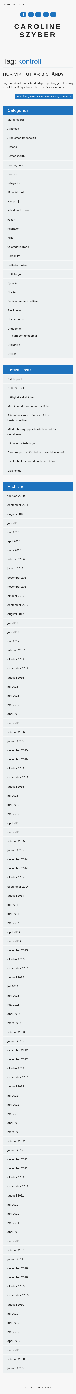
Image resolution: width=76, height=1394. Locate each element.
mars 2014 (14, 941)
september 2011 (17, 1186)
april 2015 (13, 823)
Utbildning (13, 344)
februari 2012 (16, 1141)
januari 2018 (15, 568)
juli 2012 (12, 1095)
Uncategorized (16, 319)
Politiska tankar (17, 265)
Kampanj (13, 201)
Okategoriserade (18, 246)
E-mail (46, 14)
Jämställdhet (15, 192)
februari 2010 (16, 1359)
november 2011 (17, 1168)
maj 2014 (13, 922)
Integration (14, 183)
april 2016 (13, 713)
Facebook (23, 14)
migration (13, 228)
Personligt (13, 255)
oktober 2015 (16, 768)
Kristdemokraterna (44, 96)
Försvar (12, 174)
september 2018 (18, 504)
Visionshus (14, 470)
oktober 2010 (16, 1286)
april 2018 (13, 541)
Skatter (12, 292)
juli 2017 (12, 623)
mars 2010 (14, 1350)
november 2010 (17, 1277)
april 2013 (13, 1013)
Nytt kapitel (14, 379)
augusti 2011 (15, 1195)
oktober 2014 (16, 877)
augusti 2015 (15, 786)
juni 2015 (13, 804)
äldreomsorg (15, 119)
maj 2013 (13, 1004)
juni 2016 (13, 695)
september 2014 (18, 886)
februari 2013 (16, 1032)
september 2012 (18, 1077)
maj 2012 (13, 1113)
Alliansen (13, 128)
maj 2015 (13, 813)
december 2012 (17, 1050)
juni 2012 (13, 1104)
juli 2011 (12, 1204)
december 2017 (17, 577)
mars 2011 (14, 1241)
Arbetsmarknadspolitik (21, 137)
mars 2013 (14, 1022)
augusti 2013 (15, 977)
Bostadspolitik (16, 156)
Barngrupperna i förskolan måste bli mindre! (35, 452)
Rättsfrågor (14, 274)
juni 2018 (13, 523)
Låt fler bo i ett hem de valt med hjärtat (32, 461)
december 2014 (17, 859)
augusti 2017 (15, 614)
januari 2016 (15, 741)
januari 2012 (15, 1150)
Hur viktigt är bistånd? (33, 74)
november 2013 (17, 950)
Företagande (15, 165)
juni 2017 (13, 632)
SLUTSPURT (15, 388)
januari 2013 (15, 1041)
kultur (11, 219)
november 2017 (17, 586)
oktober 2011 (15, 1177)
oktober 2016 (16, 659)
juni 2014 (13, 913)
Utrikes (65, 96)
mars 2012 (14, 1131)
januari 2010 (15, 1368)
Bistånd (22, 96)
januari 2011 (15, 1259)
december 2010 (17, 1268)
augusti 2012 (15, 1086)
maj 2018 (13, 532)
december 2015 (17, 750)
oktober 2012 (16, 1068)
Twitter (31, 14)
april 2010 (13, 1341)
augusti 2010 (15, 1304)
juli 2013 (12, 986)
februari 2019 (16, 495)
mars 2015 (14, 832)
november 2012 (17, 1059)
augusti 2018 (15, 514)
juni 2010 (13, 1322)
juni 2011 (13, 1213)
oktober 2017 (16, 595)
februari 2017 (16, 650)
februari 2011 (16, 1250)
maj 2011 (13, 1222)
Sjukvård (13, 283)
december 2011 (17, 1159)
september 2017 (18, 604)
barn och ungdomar (24, 335)
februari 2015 (16, 841)
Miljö (10, 237)
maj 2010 (13, 1331)
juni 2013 (13, 995)
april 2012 (13, 1122)
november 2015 (17, 759)
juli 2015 (12, 795)
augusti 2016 (15, 677)
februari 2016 (16, 732)
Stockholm (14, 310)
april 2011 (13, 1231)
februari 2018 (16, 559)
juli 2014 (12, 904)
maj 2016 (13, 704)
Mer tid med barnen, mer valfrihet (28, 406)
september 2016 (18, 668)
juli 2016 (12, 686)
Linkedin (38, 14)
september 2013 (18, 968)
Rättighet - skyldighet (20, 397)
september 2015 (18, 777)
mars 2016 (14, 723)
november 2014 (17, 868)
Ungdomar (14, 328)
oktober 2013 (16, 959)
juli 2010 (12, 1313)
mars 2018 (14, 550)
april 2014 (13, 932)
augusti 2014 (15, 895)
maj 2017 (13, 641)
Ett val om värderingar (21, 443)
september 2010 (18, 1295)
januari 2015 (15, 850)
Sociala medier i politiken (23, 301)
